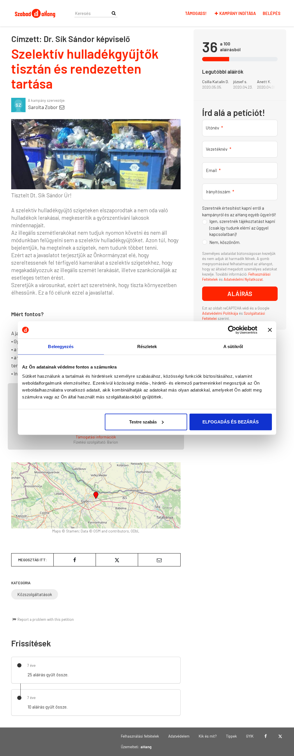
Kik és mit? (208, 736)
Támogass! (196, 13)
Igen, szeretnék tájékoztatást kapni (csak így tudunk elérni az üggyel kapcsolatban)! (242, 228)
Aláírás (239, 293)
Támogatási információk (96, 437)
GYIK (250, 736)
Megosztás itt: (32, 560)
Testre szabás (143, 421)
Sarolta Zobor (43, 107)
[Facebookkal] (265, 736)
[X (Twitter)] (280, 736)
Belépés (272, 13)
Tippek (231, 736)
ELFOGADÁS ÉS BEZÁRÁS (230, 421)
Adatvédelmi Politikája (220, 313)
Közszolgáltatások (34, 594)
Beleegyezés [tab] (61, 346)
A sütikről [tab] (233, 346)
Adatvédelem (178, 736)
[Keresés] (113, 13)
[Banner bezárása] (270, 330)
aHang (146, 746)
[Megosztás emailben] (159, 559)
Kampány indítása (237, 13)
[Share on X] (117, 559)
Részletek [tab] (147, 346)
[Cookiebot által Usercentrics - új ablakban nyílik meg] (232, 330)
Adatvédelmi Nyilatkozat (243, 279)
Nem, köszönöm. (224, 242)
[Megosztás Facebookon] (74, 559)
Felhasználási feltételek (140, 736)
